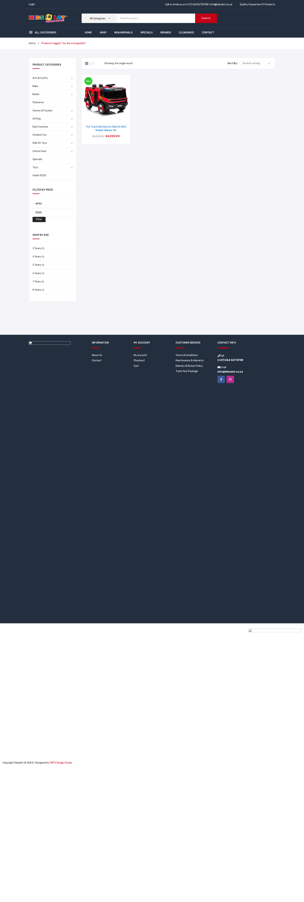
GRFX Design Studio (61, 762)
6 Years (37, 273)
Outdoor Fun (40, 134)
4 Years (37, 256)
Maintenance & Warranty (190, 360)
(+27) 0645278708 (197, 4)
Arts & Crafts (40, 78)
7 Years (37, 281)
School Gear (39, 151)
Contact (97, 360)
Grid (87, 63)
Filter (39, 219)
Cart (136, 365)
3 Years (37, 248)
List (92, 63)
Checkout (139, 360)
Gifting (37, 118)
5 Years (37, 264)
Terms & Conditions (187, 355)
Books (36, 94)
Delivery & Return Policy (189, 365)
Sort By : (232, 63)
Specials (37, 159)
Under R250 (39, 175)
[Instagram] (230, 379)
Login (32, 4)
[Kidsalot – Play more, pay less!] (48, 18)
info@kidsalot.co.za (221, 4)
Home (32, 43)
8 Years (37, 289)
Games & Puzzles (42, 110)
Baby (35, 86)
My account (140, 355)
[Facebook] (221, 379)
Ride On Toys (40, 142)
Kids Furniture (40, 126)
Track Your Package (187, 371)
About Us (97, 355)
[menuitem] (88, 32)
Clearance (38, 102)
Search (206, 18)
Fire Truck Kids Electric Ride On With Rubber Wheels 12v (106, 128)
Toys (35, 167)
